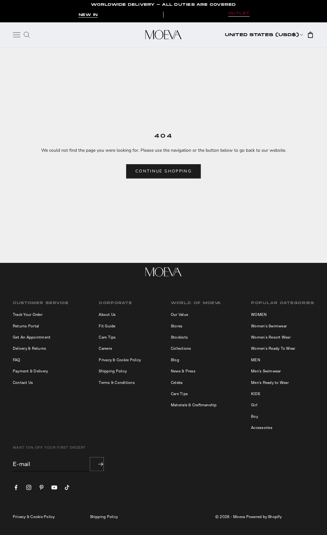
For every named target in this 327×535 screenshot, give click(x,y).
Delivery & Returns (29, 348)
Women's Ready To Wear (273, 348)
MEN (255, 360)
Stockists (179, 337)
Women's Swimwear (269, 326)
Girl (254, 405)
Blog (175, 360)
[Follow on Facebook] (16, 487)
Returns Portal (26, 326)
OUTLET (239, 13)
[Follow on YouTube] (54, 487)
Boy (254, 416)
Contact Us (23, 382)
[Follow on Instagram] (29, 487)
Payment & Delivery (30, 371)
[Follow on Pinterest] (41, 487)
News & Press (183, 371)
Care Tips (107, 337)
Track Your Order (27, 314)
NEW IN (88, 15)
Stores (176, 326)
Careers (105, 348)
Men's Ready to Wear (270, 382)
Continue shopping (163, 171)
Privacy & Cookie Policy (120, 360)
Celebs (177, 382)
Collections (181, 348)
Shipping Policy (113, 371)
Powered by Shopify (264, 517)
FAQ (16, 360)
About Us (107, 314)
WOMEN (259, 314)
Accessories (261, 427)
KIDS (255, 394)
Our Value (179, 314)
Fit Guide (107, 326)
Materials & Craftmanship (194, 405)
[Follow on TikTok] (67, 487)
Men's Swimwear (266, 371)
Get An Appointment (31, 337)
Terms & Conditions (116, 382)
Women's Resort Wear (271, 337)
